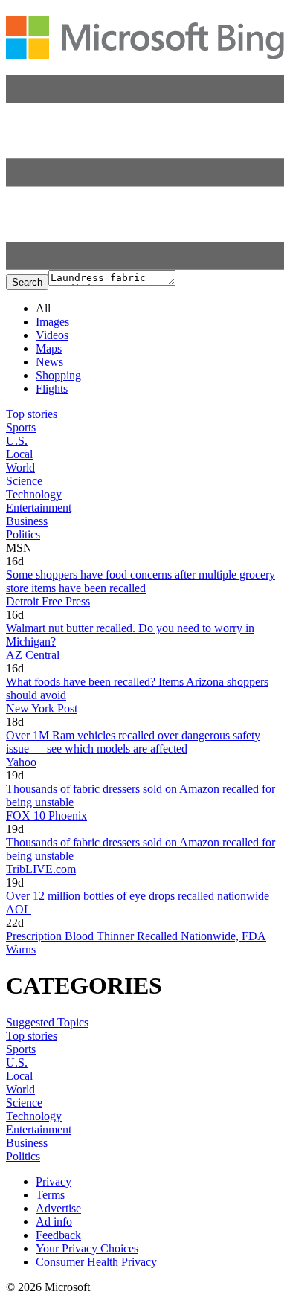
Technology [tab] (34, 494)
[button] (145, 266)
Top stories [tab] (31, 414)
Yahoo (21, 762)
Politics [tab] (23, 534)
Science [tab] (24, 481)
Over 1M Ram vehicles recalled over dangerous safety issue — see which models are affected (133, 742)
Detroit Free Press (48, 601)
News (49, 362)
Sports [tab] (21, 427)
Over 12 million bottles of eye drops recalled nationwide (137, 896)
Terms (50, 1194)
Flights (52, 388)
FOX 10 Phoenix (46, 815)
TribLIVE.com (41, 869)
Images (52, 321)
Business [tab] (27, 521)
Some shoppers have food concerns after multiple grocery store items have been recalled (140, 581)
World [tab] (20, 467)
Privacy (53, 1181)
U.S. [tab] (17, 440)
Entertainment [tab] (38, 507)
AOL (18, 909)
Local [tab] (19, 454)
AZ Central (32, 655)
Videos (52, 335)
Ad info (54, 1221)
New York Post (41, 708)
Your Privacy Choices (87, 1248)
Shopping (58, 375)
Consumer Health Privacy (96, 1261)
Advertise (58, 1208)
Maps (49, 348)
